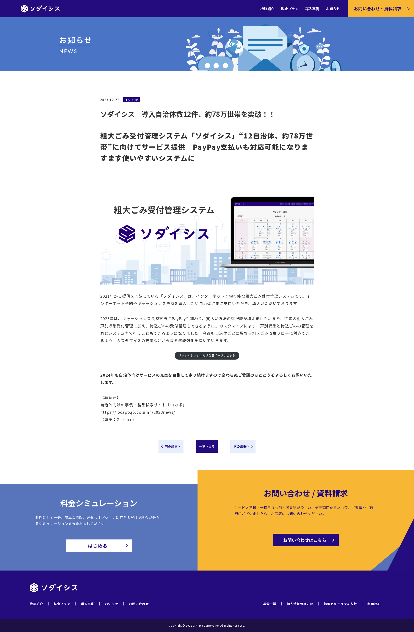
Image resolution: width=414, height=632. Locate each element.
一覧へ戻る (207, 446)
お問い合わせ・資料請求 (377, 8)
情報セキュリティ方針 (340, 604)
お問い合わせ (139, 603)
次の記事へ (241, 446)
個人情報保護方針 (300, 604)
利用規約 (374, 604)
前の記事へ (173, 446)
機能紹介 (267, 8)
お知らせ (333, 8)
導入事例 (312, 8)
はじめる (98, 545)
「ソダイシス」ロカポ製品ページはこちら (207, 355)
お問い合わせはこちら (304, 540)
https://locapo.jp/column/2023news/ (137, 412)
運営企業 (269, 604)
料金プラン (289, 8)
